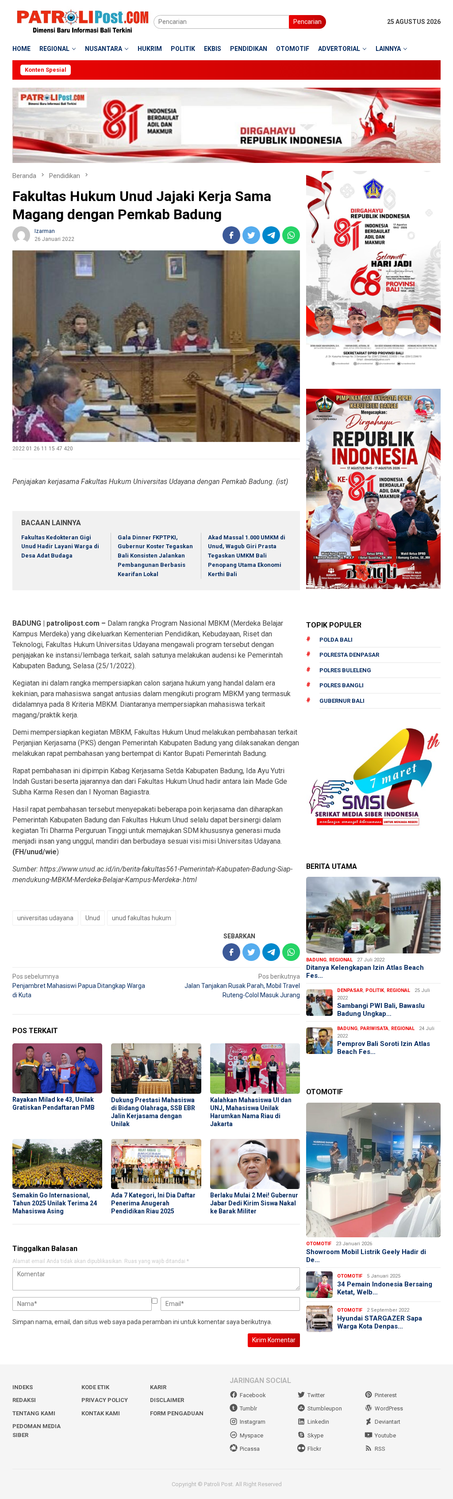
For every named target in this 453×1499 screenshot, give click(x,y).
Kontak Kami (100, 1413)
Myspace (251, 1435)
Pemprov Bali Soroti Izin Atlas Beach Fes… (383, 1048)
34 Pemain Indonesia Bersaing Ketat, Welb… (384, 1288)
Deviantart (387, 1421)
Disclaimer (167, 1400)
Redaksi (24, 1400)
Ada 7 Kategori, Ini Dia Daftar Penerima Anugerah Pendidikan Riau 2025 (153, 1203)
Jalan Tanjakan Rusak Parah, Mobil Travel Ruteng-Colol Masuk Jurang (242, 986)
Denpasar (350, 990)
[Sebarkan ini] (231, 235)
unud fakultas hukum (141, 918)
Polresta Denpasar (349, 654)
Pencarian (307, 21)
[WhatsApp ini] (291, 235)
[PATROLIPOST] (83, 21)
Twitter (316, 1395)
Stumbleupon (324, 1408)
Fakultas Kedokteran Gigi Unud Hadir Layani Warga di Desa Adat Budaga (60, 546)
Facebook (253, 1395)
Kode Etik (95, 1387)
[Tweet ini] (251, 235)
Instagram (252, 1421)
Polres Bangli (341, 685)
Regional (341, 960)
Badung (316, 960)
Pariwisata (374, 1028)
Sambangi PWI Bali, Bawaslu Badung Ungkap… (381, 1010)
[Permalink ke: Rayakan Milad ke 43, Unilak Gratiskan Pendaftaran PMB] (57, 1068)
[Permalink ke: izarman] (21, 234)
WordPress (389, 1408)
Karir (158, 1387)
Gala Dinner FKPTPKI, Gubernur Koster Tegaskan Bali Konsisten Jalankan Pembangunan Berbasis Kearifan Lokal (155, 555)
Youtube (385, 1435)
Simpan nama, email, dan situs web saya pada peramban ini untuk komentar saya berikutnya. (142, 1321)
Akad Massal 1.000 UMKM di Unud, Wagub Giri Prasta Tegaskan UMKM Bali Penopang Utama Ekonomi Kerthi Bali (246, 555)
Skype (315, 1435)
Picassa (250, 1448)
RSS (380, 1448)
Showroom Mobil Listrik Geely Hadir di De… (366, 1256)
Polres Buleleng (345, 670)
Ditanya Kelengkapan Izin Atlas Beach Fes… (365, 972)
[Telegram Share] (271, 235)
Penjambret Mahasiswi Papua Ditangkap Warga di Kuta (78, 986)
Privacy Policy (104, 1400)
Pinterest (386, 1395)
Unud (92, 918)
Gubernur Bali (342, 700)
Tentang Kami (33, 1413)
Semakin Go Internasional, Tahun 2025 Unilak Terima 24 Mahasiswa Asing (54, 1203)
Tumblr (248, 1408)
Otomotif (318, 1244)
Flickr (314, 1448)
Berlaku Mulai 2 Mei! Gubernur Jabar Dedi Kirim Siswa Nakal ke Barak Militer (254, 1203)
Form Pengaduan (176, 1413)
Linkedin (318, 1421)
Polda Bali (336, 639)
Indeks (22, 1387)
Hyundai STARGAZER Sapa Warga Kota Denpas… (379, 1322)
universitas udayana (45, 918)
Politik (374, 990)
